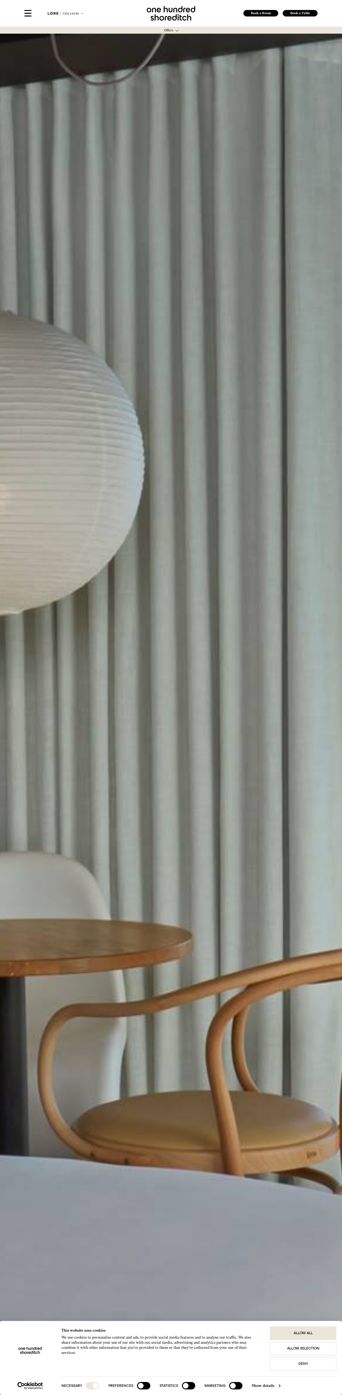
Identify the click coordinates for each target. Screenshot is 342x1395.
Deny (303, 1364)
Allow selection (303, 1348)
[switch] (143, 1385)
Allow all (303, 1333)
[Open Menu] (27, 13)
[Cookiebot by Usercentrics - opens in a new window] (30, 1385)
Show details (263, 1385)
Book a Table (300, 13)
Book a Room (261, 13)
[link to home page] (171, 13)
